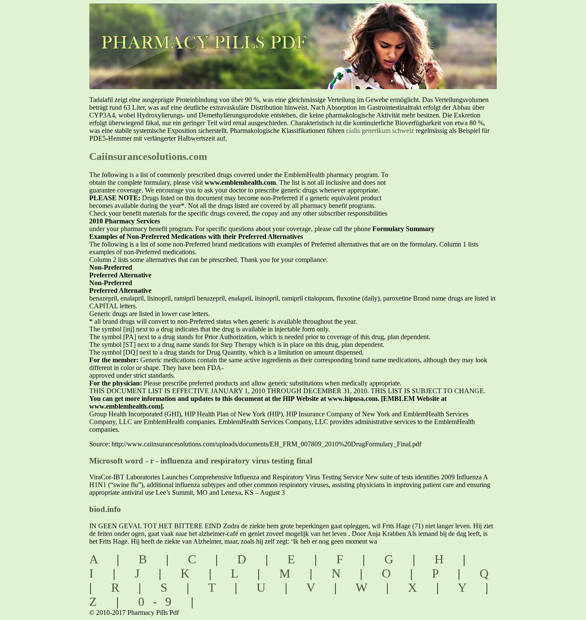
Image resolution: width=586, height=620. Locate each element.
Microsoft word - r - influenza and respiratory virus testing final (200, 460)
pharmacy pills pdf (212, 30)
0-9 (159, 601)
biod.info (105, 509)
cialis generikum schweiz (380, 130)
